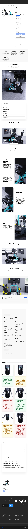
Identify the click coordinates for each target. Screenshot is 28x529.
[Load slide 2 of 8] (10, 300)
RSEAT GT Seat (18, 22)
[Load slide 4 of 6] (14, 143)
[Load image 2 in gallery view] (3, 12)
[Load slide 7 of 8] (17, 300)
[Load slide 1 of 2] (13, 263)
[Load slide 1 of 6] (11, 143)
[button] (2, 3)
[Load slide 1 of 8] (9, 300)
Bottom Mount (18, 18)
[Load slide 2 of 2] (14, 263)
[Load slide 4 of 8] (13, 300)
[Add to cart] (4, 491)
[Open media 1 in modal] (9, 12)
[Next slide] (18, 143)
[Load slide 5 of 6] (15, 143)
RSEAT (16, 7)
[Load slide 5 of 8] (14, 300)
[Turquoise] (16, 28)
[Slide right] (3, 16)
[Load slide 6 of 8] (16, 300)
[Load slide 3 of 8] (11, 300)
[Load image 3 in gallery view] (3, 14)
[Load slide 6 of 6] (16, 143)
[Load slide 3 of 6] (13, 143)
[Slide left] (3, 8)
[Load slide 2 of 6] (12, 143)
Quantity (16, 30)
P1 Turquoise (4, 488)
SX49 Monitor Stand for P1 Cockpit (9, 297)
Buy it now (20, 36)
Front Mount (17, 16)
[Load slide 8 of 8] (18, 300)
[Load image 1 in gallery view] (3, 10)
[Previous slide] (9, 143)
